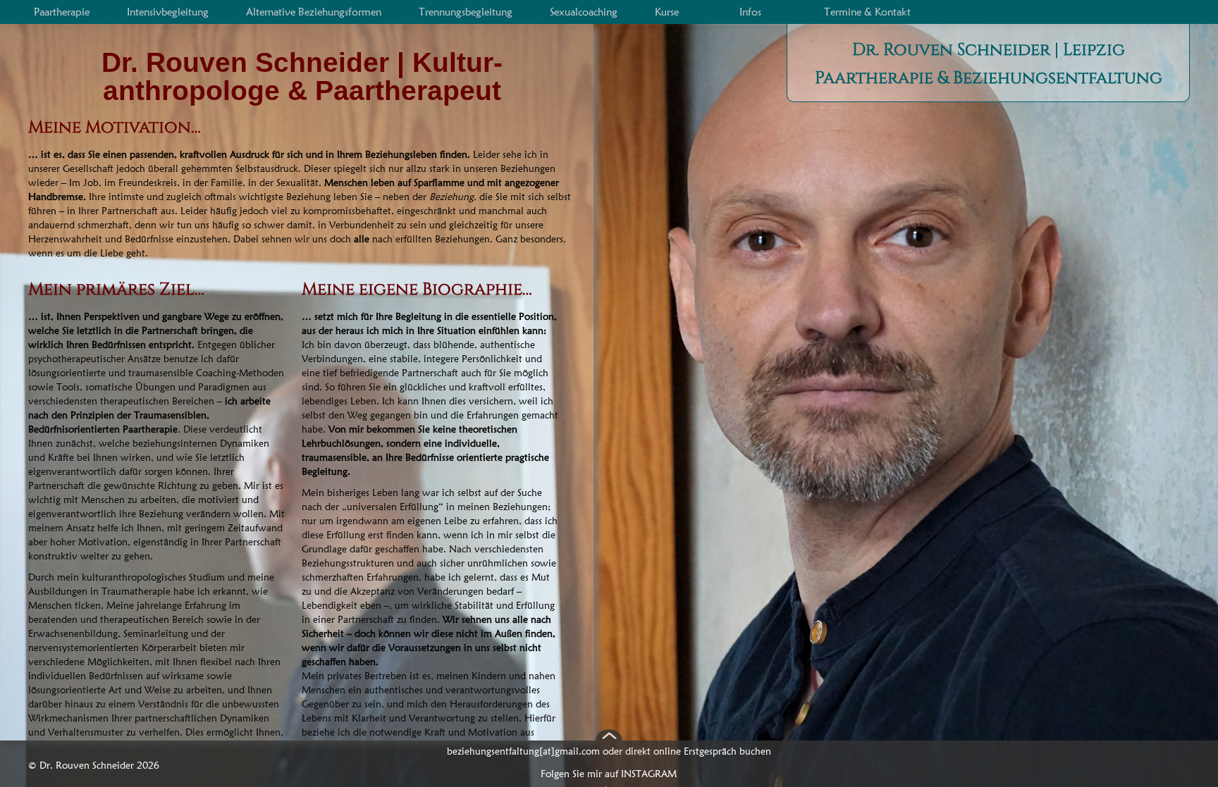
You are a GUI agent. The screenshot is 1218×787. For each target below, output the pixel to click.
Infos (750, 12)
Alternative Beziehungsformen (313, 12)
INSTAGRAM (649, 773)
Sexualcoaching (583, 12)
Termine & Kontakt (867, 12)
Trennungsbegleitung (465, 12)
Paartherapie (62, 12)
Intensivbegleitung (168, 12)
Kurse (667, 12)
